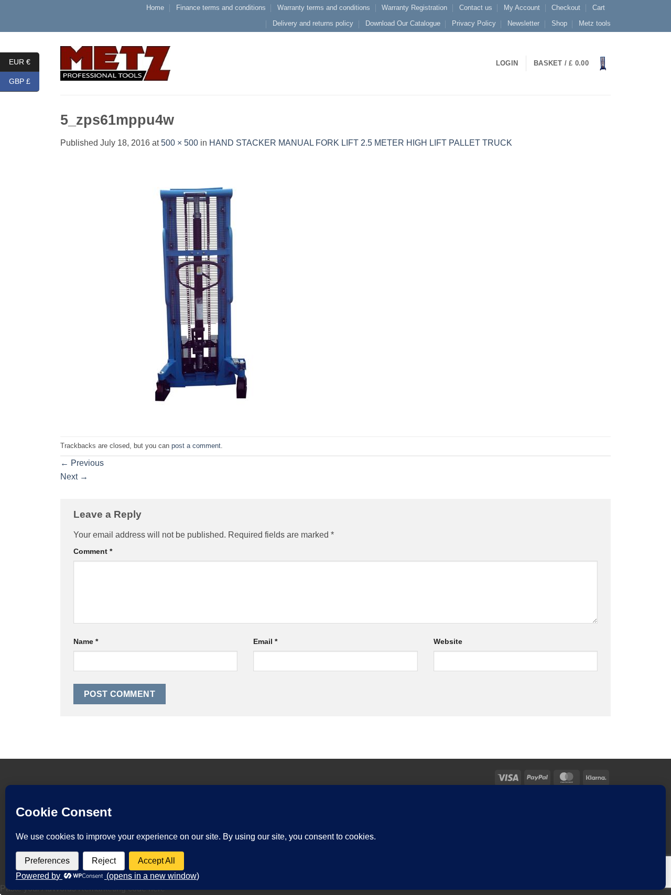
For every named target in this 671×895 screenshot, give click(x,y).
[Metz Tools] (115, 63)
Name (85, 641)
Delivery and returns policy (313, 23)
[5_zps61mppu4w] (191, 292)
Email (265, 641)
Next (74, 476)
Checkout (565, 8)
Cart (598, 8)
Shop (559, 23)
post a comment (196, 446)
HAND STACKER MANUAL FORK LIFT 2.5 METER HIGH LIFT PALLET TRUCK (360, 142)
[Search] (190, 63)
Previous (82, 463)
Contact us (475, 8)
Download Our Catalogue (402, 23)
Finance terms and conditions (221, 8)
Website (448, 641)
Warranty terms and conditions (323, 8)
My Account (522, 8)
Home (155, 8)
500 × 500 (179, 142)
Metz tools (595, 23)
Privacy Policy (474, 23)
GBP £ (24, 81)
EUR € (24, 61)
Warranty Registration (414, 8)
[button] (572, 63)
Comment (92, 551)
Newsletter (523, 23)
